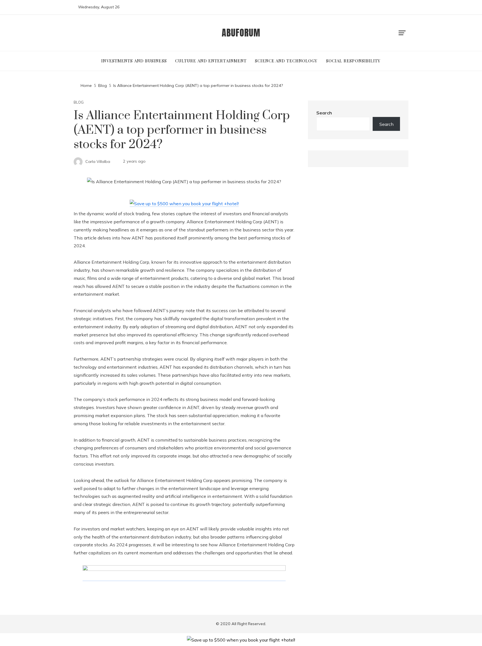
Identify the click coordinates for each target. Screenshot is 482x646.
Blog (79, 102)
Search (324, 113)
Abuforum (241, 33)
